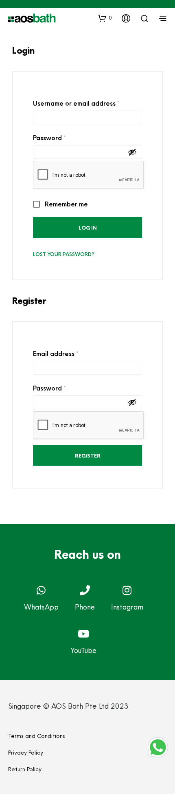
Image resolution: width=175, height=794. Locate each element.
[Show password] (132, 152)
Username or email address (87, 102)
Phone (85, 607)
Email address (69, 352)
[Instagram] (127, 590)
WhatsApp (41, 607)
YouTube (83, 650)
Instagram (127, 607)
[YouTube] (84, 634)
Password (63, 137)
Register (88, 455)
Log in (88, 227)
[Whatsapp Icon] (158, 747)
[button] (105, 18)
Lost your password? (63, 254)
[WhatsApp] (41, 590)
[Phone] (85, 590)
